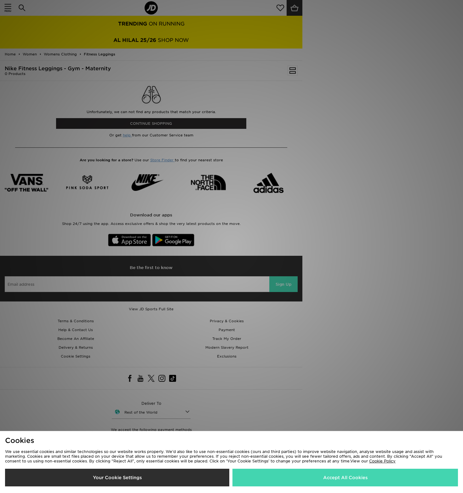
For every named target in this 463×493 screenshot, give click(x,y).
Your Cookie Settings (117, 477)
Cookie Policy (382, 461)
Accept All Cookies (345, 477)
